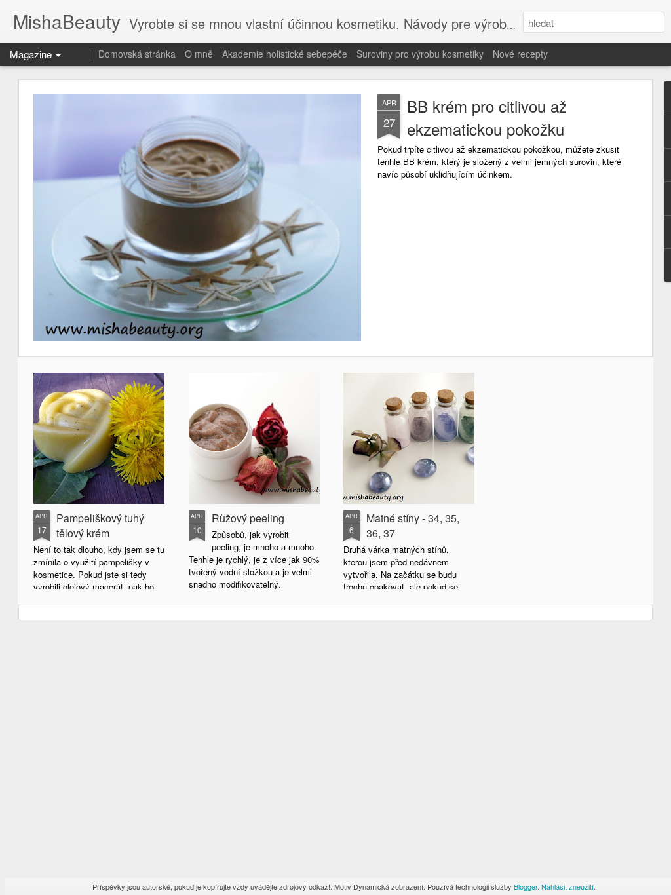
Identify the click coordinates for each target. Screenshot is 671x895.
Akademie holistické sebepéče (284, 53)
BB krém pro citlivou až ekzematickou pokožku (487, 117)
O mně (199, 53)
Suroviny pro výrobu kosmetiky (420, 53)
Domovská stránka (137, 53)
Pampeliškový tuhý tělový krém (100, 525)
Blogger (525, 886)
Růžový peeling (248, 517)
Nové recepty (520, 53)
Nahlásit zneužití (567, 886)
